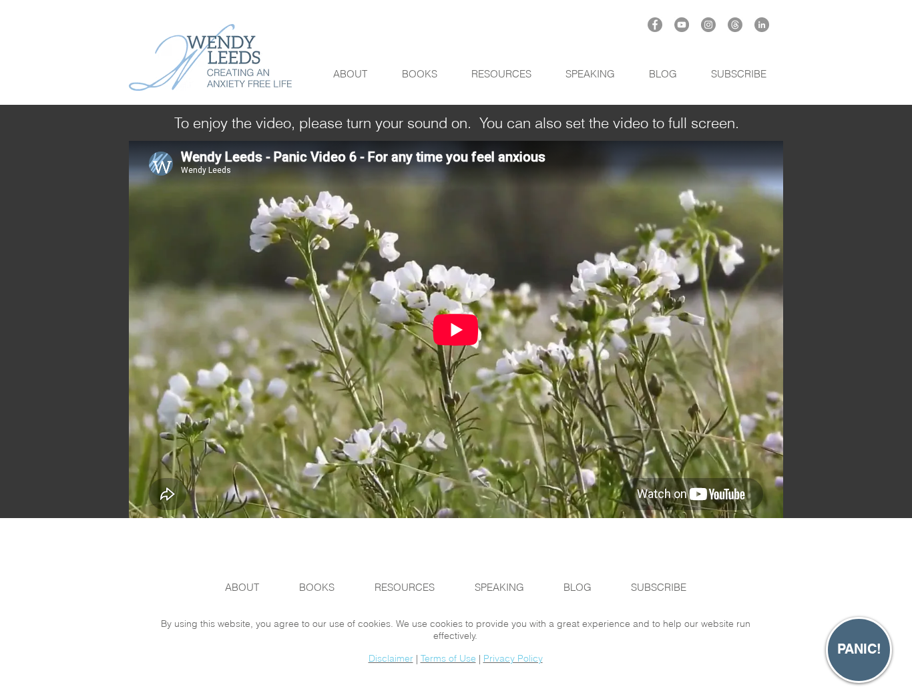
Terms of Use (448, 658)
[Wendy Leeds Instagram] (708, 24)
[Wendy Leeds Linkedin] (761, 24)
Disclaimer (391, 658)
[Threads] (735, 24)
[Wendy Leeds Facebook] (655, 24)
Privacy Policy (513, 658)
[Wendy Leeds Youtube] (681, 24)
